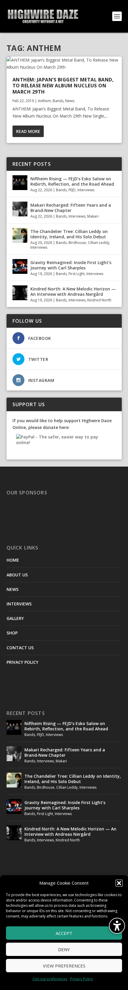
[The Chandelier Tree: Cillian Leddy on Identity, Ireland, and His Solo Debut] (20, 235)
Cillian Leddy (98, 242)
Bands (58, 100)
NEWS (12, 589)
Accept (64, 933)
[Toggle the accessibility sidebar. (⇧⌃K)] (117, 926)
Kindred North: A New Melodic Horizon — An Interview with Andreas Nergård (73, 291)
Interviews (85, 189)
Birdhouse (77, 242)
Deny (64, 949)
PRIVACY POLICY (22, 662)
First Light (76, 273)
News (69, 100)
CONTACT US (20, 647)
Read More (28, 131)
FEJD (72, 189)
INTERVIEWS (19, 604)
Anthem (44, 100)
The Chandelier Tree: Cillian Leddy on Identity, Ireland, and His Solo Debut (69, 234)
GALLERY (15, 618)
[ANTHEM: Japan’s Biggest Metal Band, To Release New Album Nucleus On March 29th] (64, 64)
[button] (119, 883)
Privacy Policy (81, 978)
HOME (13, 560)
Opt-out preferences (49, 978)
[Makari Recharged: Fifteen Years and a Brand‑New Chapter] (20, 209)
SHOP (12, 633)
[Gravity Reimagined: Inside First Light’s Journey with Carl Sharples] (20, 266)
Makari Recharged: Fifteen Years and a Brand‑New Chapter (70, 207)
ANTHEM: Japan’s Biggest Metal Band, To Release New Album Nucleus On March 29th (63, 85)
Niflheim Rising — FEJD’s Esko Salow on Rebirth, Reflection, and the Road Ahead (72, 181)
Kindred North (99, 300)
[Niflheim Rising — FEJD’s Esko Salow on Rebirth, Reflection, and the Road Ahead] (20, 182)
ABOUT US (17, 575)
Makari (93, 216)
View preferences (64, 966)
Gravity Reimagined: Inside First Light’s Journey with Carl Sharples (70, 265)
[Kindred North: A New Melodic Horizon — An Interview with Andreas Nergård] (20, 292)
